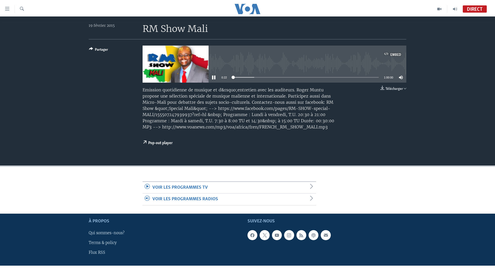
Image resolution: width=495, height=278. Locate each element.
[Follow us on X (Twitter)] (264, 235)
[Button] (98, 50)
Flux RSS (97, 252)
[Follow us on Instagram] (289, 235)
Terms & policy (103, 242)
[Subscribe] (326, 235)
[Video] (439, 9)
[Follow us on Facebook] (252, 235)
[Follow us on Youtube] (277, 235)
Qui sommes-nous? (107, 233)
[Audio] (455, 9)
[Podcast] (313, 235)
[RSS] (301, 235)
